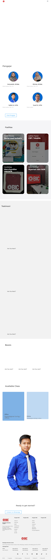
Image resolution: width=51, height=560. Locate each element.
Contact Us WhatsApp (13, 512)
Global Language (18, 558)
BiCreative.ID (27, 558)
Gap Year (16, 522)
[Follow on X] (27, 554)
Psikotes (34, 524)
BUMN (15, 532)
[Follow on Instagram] (32, 554)
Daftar (25, 23)
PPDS (33, 520)
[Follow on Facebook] (22, 554)
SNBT (15, 524)
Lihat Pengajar (11, 115)
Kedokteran (16, 525)
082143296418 (15, 550)
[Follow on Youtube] (37, 554)
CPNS (15, 531)
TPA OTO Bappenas (34, 528)
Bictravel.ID (43, 558)
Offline (6, 414)
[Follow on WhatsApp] (46, 554)
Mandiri (15, 529)
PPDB (33, 522)
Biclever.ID (35, 558)
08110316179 (44, 550)
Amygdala (10, 558)
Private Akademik (35, 530)
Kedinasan (16, 527)
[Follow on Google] (17, 554)
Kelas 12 (16, 520)
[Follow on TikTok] (41, 554)
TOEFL (33, 525)
